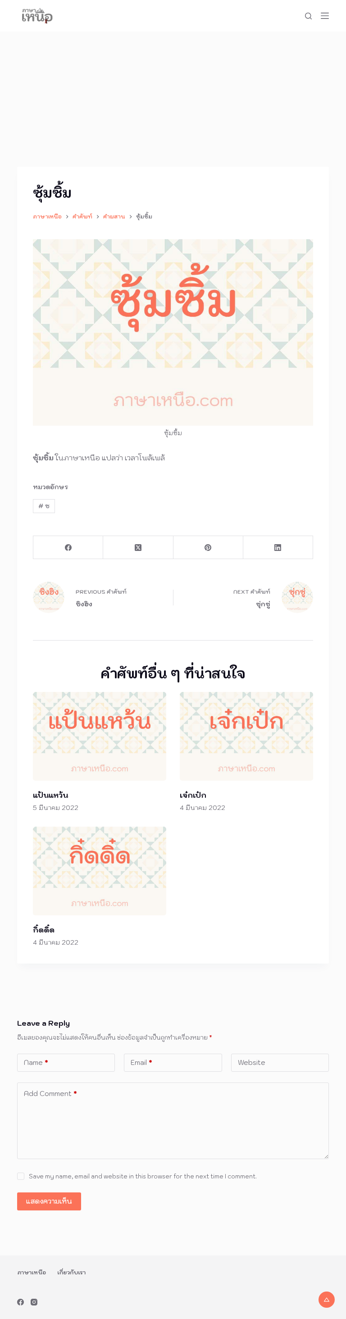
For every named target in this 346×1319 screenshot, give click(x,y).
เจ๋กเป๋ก (193, 795)
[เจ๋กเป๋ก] (246, 736)
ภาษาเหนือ (31, 1272)
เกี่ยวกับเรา (71, 1272)
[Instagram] (34, 1302)
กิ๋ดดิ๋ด (44, 929)
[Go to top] (327, 1300)
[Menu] (325, 16)
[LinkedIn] (278, 547)
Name (36, 1062)
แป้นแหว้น (50, 795)
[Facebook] (68, 547)
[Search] (308, 16)
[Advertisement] (173, 99)
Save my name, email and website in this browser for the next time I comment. (143, 1176)
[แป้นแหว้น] (99, 736)
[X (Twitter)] (138, 547)
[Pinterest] (208, 547)
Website (251, 1062)
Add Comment (50, 1093)
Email (141, 1062)
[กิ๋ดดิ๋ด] (99, 871)
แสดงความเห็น (49, 1201)
